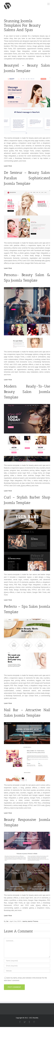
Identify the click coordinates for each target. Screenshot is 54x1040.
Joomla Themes (33, 921)
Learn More (8, 166)
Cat (7, 921)
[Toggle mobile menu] (48, 4)
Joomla (25, 921)
